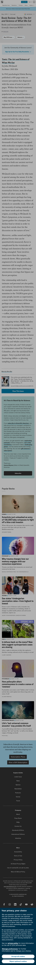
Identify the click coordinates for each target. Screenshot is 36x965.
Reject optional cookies (18, 961)
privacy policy (13, 943)
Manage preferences (10, 949)
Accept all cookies (18, 956)
